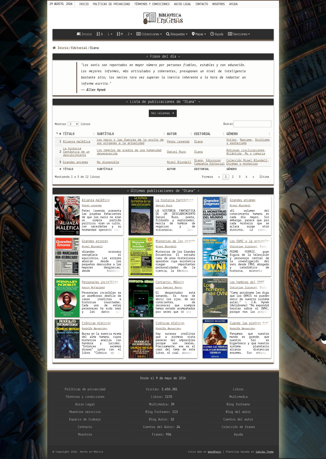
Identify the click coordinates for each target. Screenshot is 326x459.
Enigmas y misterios (242, 164)
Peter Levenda (178, 141)
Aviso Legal (85, 404)
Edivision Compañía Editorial (209, 162)
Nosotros (218, 4)
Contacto (202, 4)
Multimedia (238, 397)
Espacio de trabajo (85, 419)
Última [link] (264, 177)
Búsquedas (178, 34)
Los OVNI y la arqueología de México (249, 241)
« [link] (219, 177)
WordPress (214, 451)
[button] (93, 134)
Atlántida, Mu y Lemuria (245, 153)
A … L (105, 34)
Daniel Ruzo (176, 152)
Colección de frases (238, 427)
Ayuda (233, 4)
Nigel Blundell (179, 162)
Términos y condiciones (152, 4)
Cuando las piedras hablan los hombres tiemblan (249, 323)
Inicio (83, 4)
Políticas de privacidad (111, 4)
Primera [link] (207, 177)
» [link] (253, 177)
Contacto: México (170, 282)
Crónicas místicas (96, 323)
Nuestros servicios (85, 412)
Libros (238, 389)
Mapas (199, 34)
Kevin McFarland (93, 287)
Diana (198, 141)
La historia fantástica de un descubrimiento (76, 152)
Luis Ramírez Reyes (169, 287)
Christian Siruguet (243, 246)
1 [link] (226, 177)
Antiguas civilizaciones (245, 150)
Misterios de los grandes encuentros (175, 241)
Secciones (240, 34)
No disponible (108, 162)
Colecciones (150, 34)
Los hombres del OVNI (247, 282)
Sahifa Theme (265, 451)
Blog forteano (238, 404)
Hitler (231, 140)
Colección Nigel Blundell (246, 160)
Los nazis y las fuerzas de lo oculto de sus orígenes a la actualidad (130, 141)
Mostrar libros (72, 124)
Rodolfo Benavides (94, 328)
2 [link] (233, 177)
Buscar (228, 123)
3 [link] (239, 177)
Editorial (79, 48)
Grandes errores (95, 241)
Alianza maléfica (76, 141)
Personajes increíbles (100, 282)
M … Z (125, 34)
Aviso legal (182, 4)
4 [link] (246, 177)
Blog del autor (238, 412)
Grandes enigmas (75, 162)
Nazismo (246, 140)
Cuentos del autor (238, 419)
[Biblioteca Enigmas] (163, 18)
